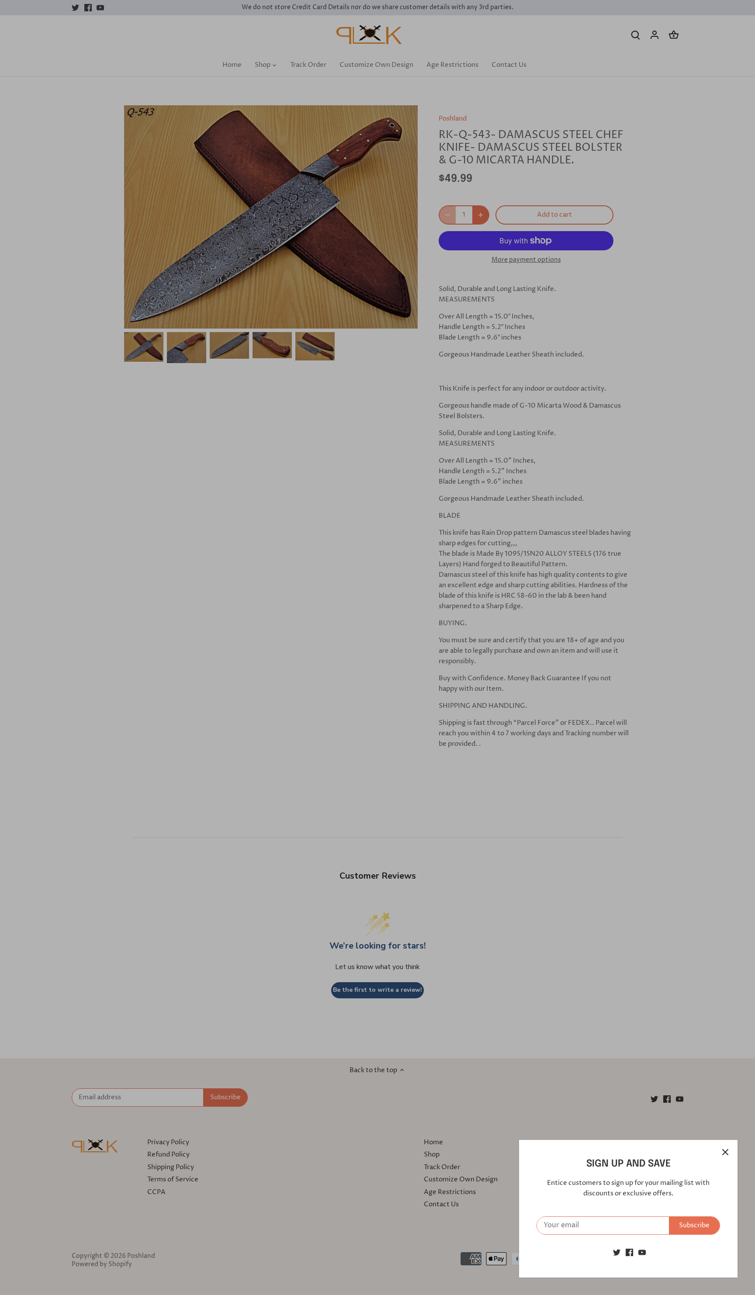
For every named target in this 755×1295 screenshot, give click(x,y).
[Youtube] (642, 1252)
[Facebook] (629, 1252)
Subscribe (694, 1225)
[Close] (725, 1152)
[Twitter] (616, 1252)
